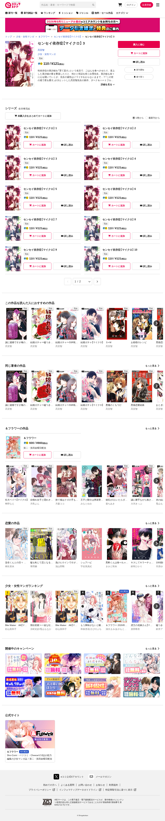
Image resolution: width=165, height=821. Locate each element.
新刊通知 (140, 70)
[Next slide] (156, 323)
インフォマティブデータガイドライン (78, 789)
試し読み (140, 62)
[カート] (120, 5)
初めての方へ (50, 785)
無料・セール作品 (104, 13)
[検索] (93, 5)
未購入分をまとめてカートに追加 (35, 116)
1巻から (140, 118)
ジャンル (83, 13)
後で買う (140, 77)
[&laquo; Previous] (67, 281)
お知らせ (100, 785)
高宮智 (41, 50)
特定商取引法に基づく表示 (120, 789)
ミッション (67, 13)
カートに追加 (140, 53)
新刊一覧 (12, 13)
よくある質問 (67, 785)
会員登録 (146, 5)
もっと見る (151, 365)
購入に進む (139, 44)
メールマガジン (104, 776)
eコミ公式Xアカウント (69, 777)
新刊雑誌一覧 (30, 13)
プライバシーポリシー (42, 789)
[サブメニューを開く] (158, 5)
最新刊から (154, 118)
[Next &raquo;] (97, 281)
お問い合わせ (85, 785)
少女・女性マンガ (47, 54)
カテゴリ (120, 13)
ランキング (49, 13)
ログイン (131, 5)
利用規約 (113, 785)
